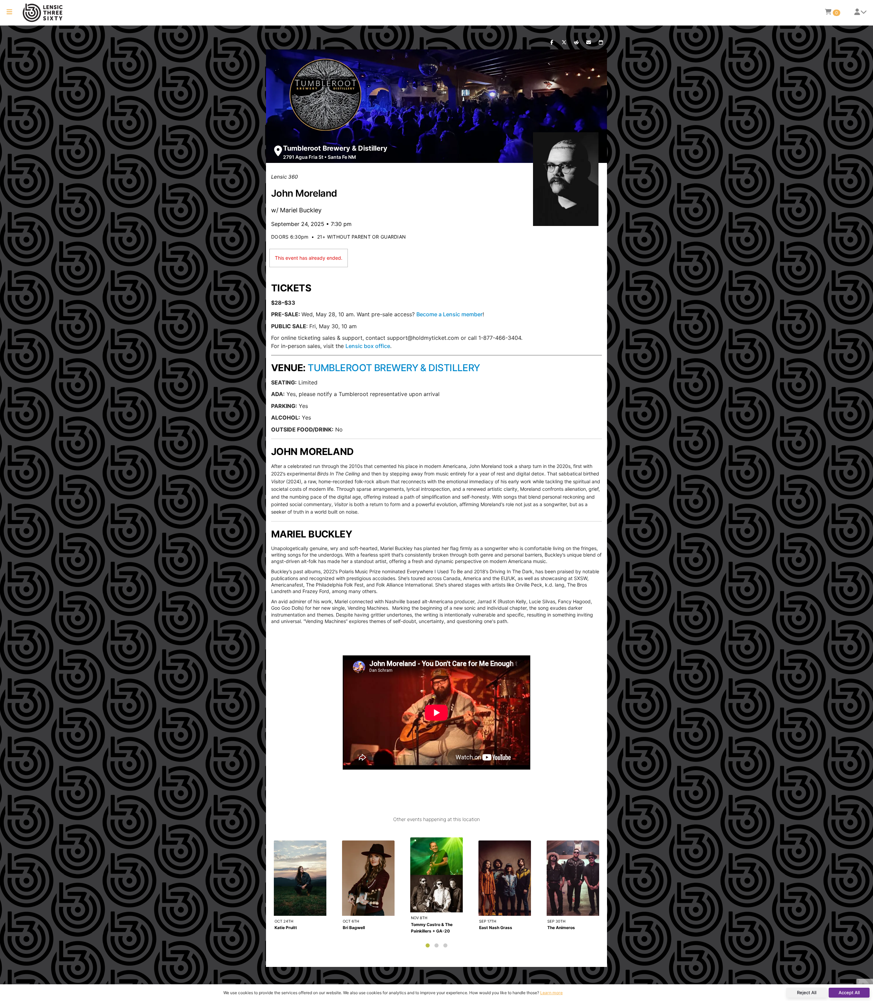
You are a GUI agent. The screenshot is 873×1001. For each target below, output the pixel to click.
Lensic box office (367, 346)
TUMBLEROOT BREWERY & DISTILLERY (394, 368)
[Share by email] (588, 42)
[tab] (428, 945)
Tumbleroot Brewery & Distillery (335, 148)
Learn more (551, 992)
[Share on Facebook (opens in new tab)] (551, 42)
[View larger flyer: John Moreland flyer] (566, 179)
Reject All (806, 992)
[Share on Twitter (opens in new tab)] (564, 42)
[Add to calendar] (600, 42)
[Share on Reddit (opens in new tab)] (576, 42)
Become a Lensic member (449, 314)
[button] (9, 13)
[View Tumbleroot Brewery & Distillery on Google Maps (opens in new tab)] (278, 151)
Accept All (849, 992)
